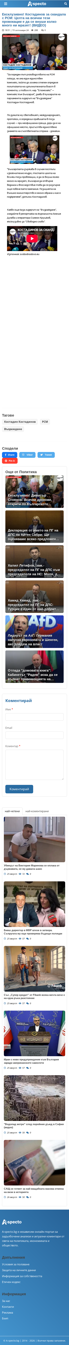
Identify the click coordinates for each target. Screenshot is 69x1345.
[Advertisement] (34, 293)
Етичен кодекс (11, 1282)
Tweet (48, 454)
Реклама (7, 1312)
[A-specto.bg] (37, 3)
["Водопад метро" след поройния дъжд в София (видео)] (34, 1098)
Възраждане (13, 429)
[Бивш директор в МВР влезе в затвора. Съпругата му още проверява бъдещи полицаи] (34, 904)
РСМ (45, 422)
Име (9, 709)
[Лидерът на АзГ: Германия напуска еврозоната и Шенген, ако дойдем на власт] (34, 631)
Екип (5, 1318)
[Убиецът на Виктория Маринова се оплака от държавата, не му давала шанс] (34, 839)
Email (8, 728)
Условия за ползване (15, 1264)
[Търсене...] (65, 3)
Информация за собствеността (22, 1276)
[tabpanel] (34, 1010)
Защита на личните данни (19, 1270)
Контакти (8, 1307)
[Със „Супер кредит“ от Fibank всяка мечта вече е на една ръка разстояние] (34, 969)
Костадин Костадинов (20, 422)
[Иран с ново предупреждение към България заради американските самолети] (34, 1033)
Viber (29, 454)
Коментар (12, 746)
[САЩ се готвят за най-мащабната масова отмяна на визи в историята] (34, 1163)
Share (11, 454)
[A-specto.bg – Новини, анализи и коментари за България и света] (11, 1224)
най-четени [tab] (12, 811)
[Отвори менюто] (5, 3)
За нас (6, 1301)
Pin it (12, 460)
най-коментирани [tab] (37, 811)
